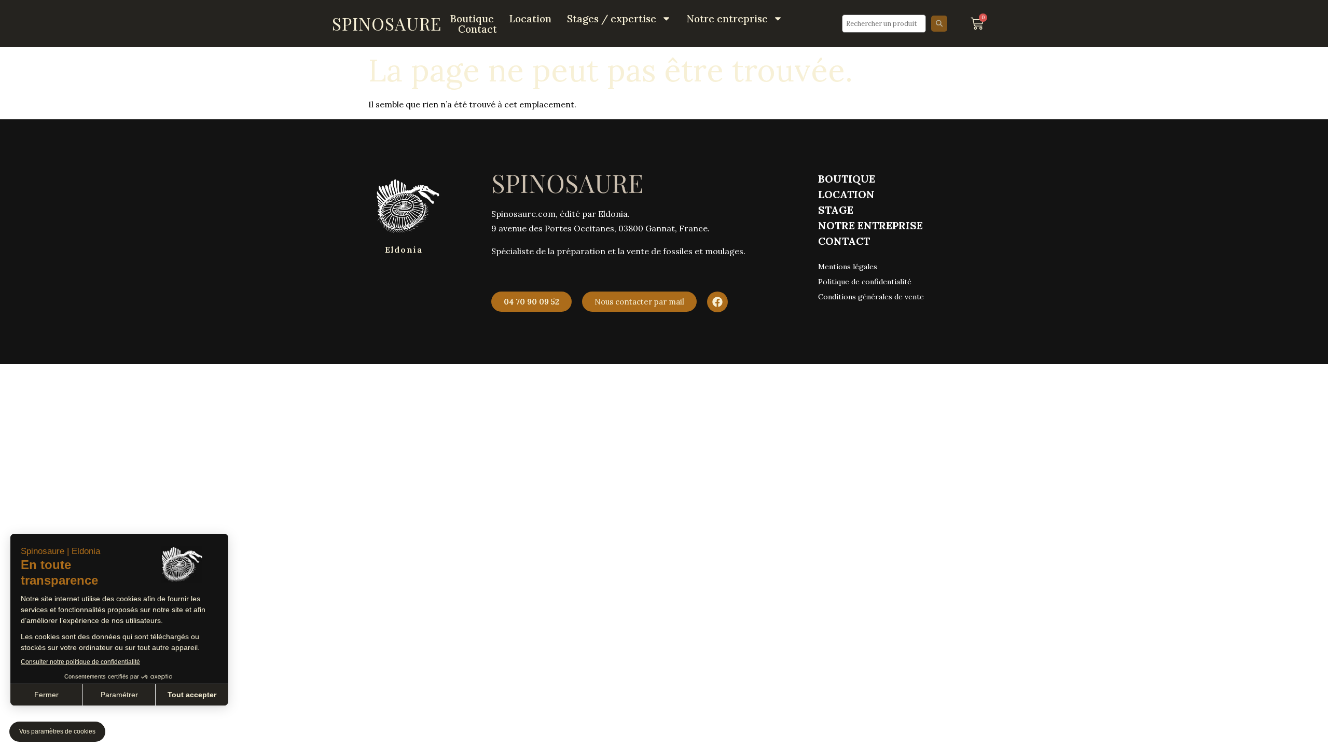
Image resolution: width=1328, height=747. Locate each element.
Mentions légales (847, 266)
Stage (835, 209)
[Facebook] (717, 302)
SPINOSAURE (386, 23)
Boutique (472, 18)
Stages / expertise (611, 18)
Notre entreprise (727, 18)
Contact (477, 29)
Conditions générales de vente (871, 296)
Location (530, 18)
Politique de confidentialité (866, 281)
